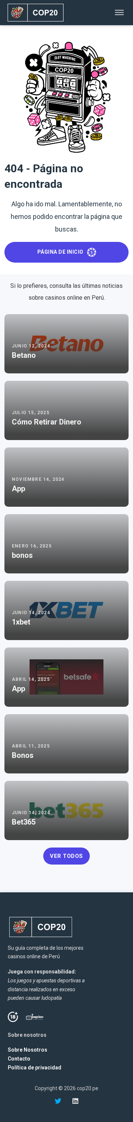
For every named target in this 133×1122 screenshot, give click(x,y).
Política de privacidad (34, 1068)
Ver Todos (66, 856)
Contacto (19, 1059)
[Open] (119, 12)
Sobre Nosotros (27, 1050)
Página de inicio (60, 252)
